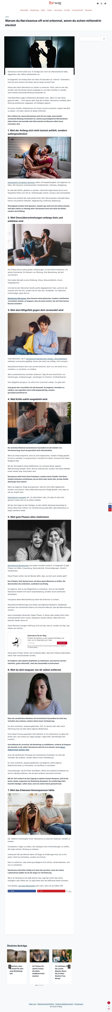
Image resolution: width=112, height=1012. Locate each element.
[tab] (36, 985)
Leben (49, 10)
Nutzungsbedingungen (64, 1004)
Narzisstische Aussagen (17, 497)
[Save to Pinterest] (110, 509)
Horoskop (58, 10)
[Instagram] (101, 3)
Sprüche (88, 10)
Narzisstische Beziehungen (18, 566)
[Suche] (104, 39)
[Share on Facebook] (110, 506)
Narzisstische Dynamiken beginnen (21, 182)
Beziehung (34, 10)
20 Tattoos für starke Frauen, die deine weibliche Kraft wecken (38, 971)
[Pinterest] (105, 3)
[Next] (69, 967)
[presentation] (16, 955)
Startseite (24, 10)
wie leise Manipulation (27, 886)
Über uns (32, 1004)
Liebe (43, 10)
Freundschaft (77, 10)
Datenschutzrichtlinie (46, 1004)
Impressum (79, 1004)
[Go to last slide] (9, 967)
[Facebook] (97, 3)
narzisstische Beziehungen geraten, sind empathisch (46, 359)
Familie (67, 10)
